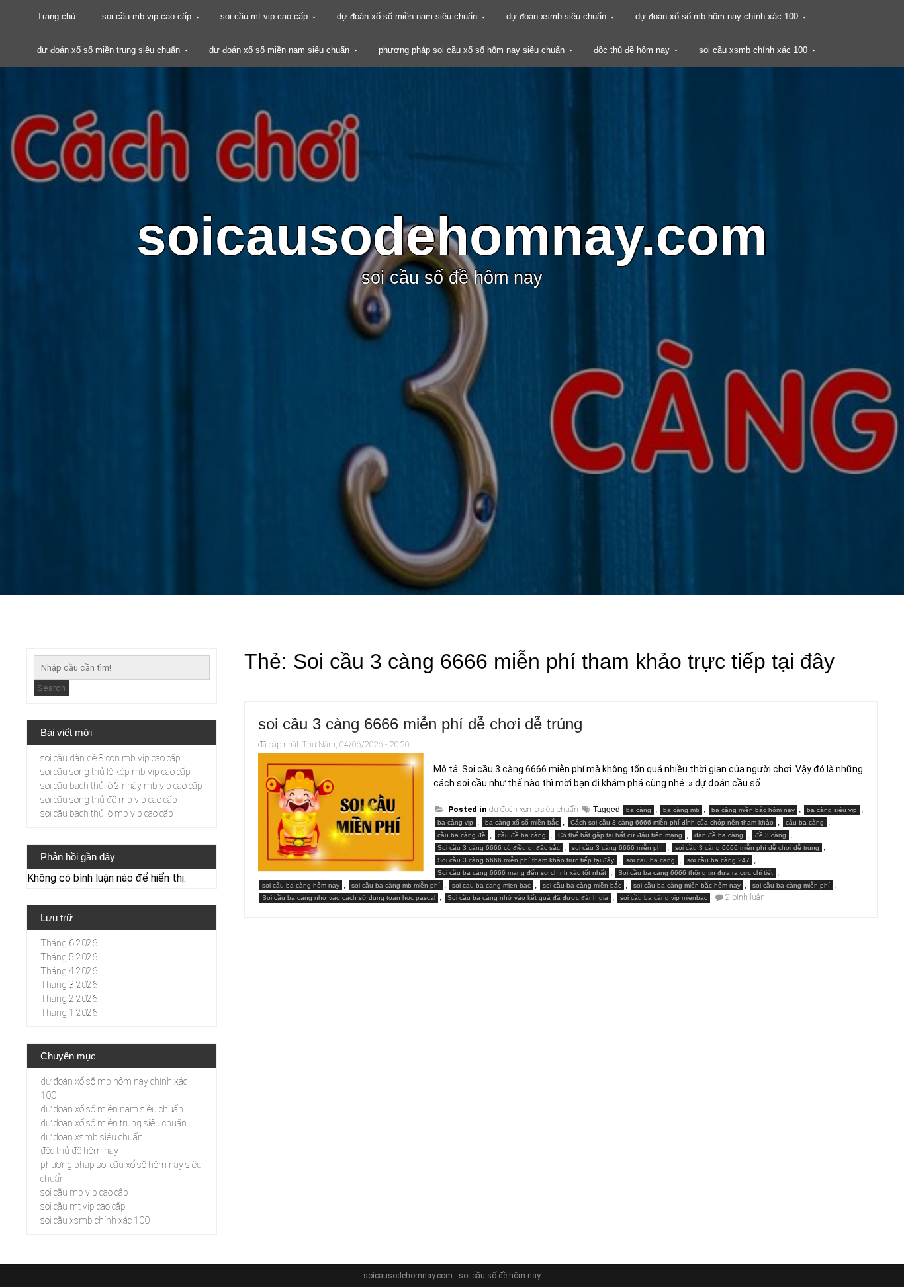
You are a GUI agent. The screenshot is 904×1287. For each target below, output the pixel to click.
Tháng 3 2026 (68, 984)
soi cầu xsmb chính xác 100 (753, 50)
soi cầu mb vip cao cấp (146, 16)
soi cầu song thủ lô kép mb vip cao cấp (115, 772)
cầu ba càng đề (461, 835)
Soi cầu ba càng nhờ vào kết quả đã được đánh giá (527, 897)
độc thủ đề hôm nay (632, 50)
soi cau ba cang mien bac (491, 885)
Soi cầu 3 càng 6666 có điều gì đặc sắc (498, 847)
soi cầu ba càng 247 (718, 860)
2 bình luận (745, 897)
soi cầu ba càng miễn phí (791, 885)
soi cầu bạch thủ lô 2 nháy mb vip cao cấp (121, 785)
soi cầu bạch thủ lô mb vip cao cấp (106, 813)
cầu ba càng (805, 822)
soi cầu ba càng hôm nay (300, 885)
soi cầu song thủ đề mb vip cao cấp (108, 799)
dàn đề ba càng (718, 835)
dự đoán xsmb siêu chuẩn (556, 16)
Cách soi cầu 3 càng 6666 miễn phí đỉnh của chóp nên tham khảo (672, 822)
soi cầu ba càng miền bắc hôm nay (687, 885)
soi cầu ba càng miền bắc (582, 885)
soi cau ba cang (650, 860)
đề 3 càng (770, 835)
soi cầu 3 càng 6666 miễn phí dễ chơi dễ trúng (420, 724)
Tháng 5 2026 (68, 957)
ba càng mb (681, 809)
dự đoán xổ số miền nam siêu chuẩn (407, 16)
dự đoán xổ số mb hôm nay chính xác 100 (716, 16)
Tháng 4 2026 (68, 971)
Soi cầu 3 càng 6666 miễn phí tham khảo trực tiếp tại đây (525, 860)
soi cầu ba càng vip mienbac (663, 897)
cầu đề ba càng (522, 835)
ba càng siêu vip (832, 809)
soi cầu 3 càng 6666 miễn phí (617, 847)
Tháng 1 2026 (68, 1012)
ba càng (638, 809)
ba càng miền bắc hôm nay (753, 809)
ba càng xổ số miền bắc (522, 822)
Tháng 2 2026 (68, 998)
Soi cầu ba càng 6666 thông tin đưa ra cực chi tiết (695, 872)
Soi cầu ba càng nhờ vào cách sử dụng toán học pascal (348, 897)
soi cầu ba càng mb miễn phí (395, 885)
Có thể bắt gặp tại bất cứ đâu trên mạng (620, 835)
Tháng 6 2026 (68, 943)
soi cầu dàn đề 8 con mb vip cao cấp (110, 758)
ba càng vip (455, 822)
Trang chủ (56, 16)
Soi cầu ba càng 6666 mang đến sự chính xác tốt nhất (521, 872)
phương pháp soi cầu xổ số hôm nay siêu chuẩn (472, 50)
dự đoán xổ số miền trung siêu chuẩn (108, 50)
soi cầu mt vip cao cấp (264, 16)
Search (51, 688)
